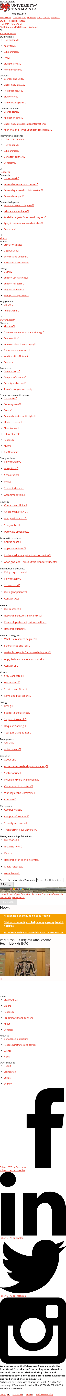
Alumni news (10, 427)
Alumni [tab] (7, 445)
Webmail (55, 17)
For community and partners (18, 1017)
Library (46, 17)
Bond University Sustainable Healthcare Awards (33, 932)
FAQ (6, 57)
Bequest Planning (13, 289)
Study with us (11, 999)
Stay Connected (12, 244)
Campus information (14, 377)
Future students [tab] (12, 433)
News (15, 897)
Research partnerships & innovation (22, 190)
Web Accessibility (44, 1394)
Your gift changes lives (15, 295)
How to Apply (10, 39)
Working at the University (17, 355)
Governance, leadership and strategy (23, 332)
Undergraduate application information (24, 123)
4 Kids (21, 897)
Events (7, 410)
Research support (13, 196)
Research (13, 20)
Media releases (12, 422)
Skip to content (7, 1)
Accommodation (12, 69)
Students (31, 17)
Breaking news (11, 404)
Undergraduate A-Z (14, 84)
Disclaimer (18, 1394)
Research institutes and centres (20, 184)
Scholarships (10, 51)
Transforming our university (18, 389)
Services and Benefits (15, 256)
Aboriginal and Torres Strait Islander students (27, 129)
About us (8, 326)
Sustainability (11, 338)
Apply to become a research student (22, 223)
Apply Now (5, 17)
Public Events (10, 310)
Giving (7, 271)
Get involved (10, 250)
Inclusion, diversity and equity (19, 344)
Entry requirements (14, 138)
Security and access (14, 383)
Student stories (12, 63)
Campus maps (11, 371)
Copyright (5, 1394)
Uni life (7, 1005)
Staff (23, 17)
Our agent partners (14, 156)
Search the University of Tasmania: (18, 880)
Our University (7, 319)
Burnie (7, 1077)
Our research (11, 178)
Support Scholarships (15, 277)
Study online (10, 96)
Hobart (7, 1065)
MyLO (39, 17)
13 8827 (17, 17)
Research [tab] (9, 439)
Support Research (13, 283)
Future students (8, 33)
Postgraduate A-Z (13, 90)
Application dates (13, 117)
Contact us (9, 229)
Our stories (9, 398)
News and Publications (15, 262)
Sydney (8, 1083)
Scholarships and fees (15, 211)
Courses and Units (13, 78)
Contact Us (9, 162)
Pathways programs (14, 102)
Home (3, 894)
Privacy (29, 1394)
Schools (11, 894)
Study (3, 20)
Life (21, 20)
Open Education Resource (28, 894)
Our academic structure (16, 350)
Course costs (10, 111)
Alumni (3, 238)
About (7, 1023)
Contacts (8, 362)
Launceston (10, 1071)
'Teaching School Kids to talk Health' (27, 915)
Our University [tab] (11, 451)
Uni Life (8, 304)
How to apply (10, 144)
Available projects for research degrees (24, 217)
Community (47, 894)
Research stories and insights (19, 416)
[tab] (33, 32)
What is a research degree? (18, 205)
